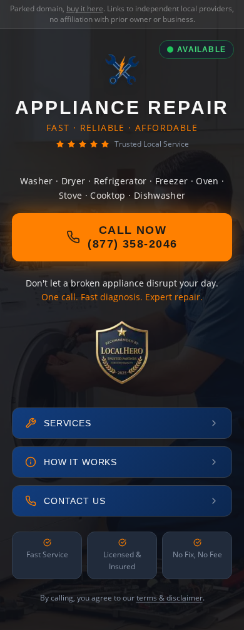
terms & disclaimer (169, 597)
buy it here (84, 8)
